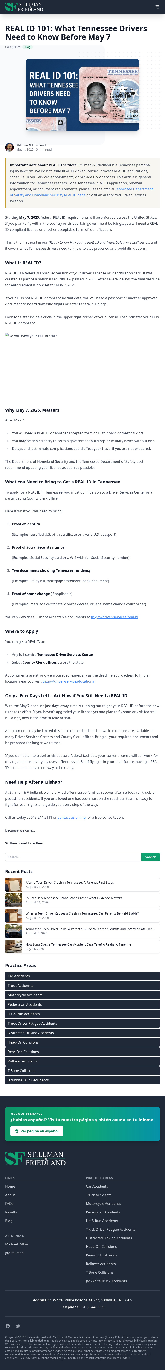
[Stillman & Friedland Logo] (25, 7)
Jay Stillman (14, 1252)
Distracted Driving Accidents (31, 1032)
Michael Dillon (16, 1244)
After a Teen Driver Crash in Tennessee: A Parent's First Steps (70, 882)
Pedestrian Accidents (25, 1004)
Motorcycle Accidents (25, 995)
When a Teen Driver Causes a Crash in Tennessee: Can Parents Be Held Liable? (82, 913)
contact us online (72, 817)
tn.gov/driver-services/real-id (114, 617)
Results (11, 1212)
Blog (8, 1220)
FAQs (9, 1203)
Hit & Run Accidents (24, 1014)
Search (150, 857)
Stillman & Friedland (31, 145)
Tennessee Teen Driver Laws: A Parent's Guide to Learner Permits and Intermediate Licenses (92, 929)
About (10, 1195)
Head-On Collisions (23, 1042)
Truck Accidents (20, 985)
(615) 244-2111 (92, 1307)
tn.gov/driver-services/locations (68, 681)
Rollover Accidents (23, 1061)
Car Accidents (19, 976)
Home (10, 1186)
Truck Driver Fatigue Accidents (32, 1023)
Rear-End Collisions (23, 1051)
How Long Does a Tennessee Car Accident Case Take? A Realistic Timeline (78, 944)
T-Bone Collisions (21, 1070)
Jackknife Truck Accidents (28, 1080)
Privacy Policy (114, 1337)
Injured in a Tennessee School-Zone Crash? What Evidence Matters (74, 898)
